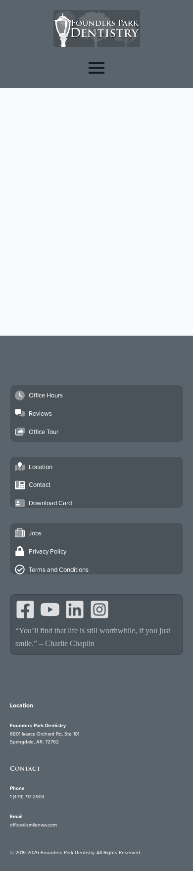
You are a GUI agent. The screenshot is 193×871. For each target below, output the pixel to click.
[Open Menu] (96, 67)
